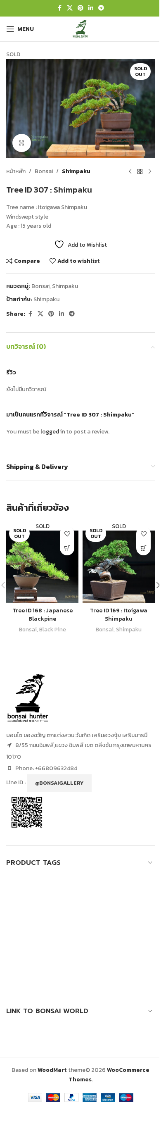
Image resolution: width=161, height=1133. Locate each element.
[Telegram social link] (101, 8)
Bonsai (44, 171)
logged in (52, 431)
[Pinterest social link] (80, 8)
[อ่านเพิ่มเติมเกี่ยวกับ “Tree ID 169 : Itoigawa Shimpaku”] (143, 548)
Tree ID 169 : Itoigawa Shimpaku (118, 614)
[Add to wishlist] (67, 533)
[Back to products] (140, 171)
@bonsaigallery (59, 783)
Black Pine (52, 629)
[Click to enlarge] (21, 143)
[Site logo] (80, 28)
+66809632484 (56, 768)
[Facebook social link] (59, 8)
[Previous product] (130, 171)
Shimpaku (76, 171)
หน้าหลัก (16, 171)
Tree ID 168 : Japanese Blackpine (42, 614)
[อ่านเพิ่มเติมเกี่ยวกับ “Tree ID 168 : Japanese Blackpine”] (67, 548)
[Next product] (150, 171)
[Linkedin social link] (91, 8)
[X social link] (69, 8)
